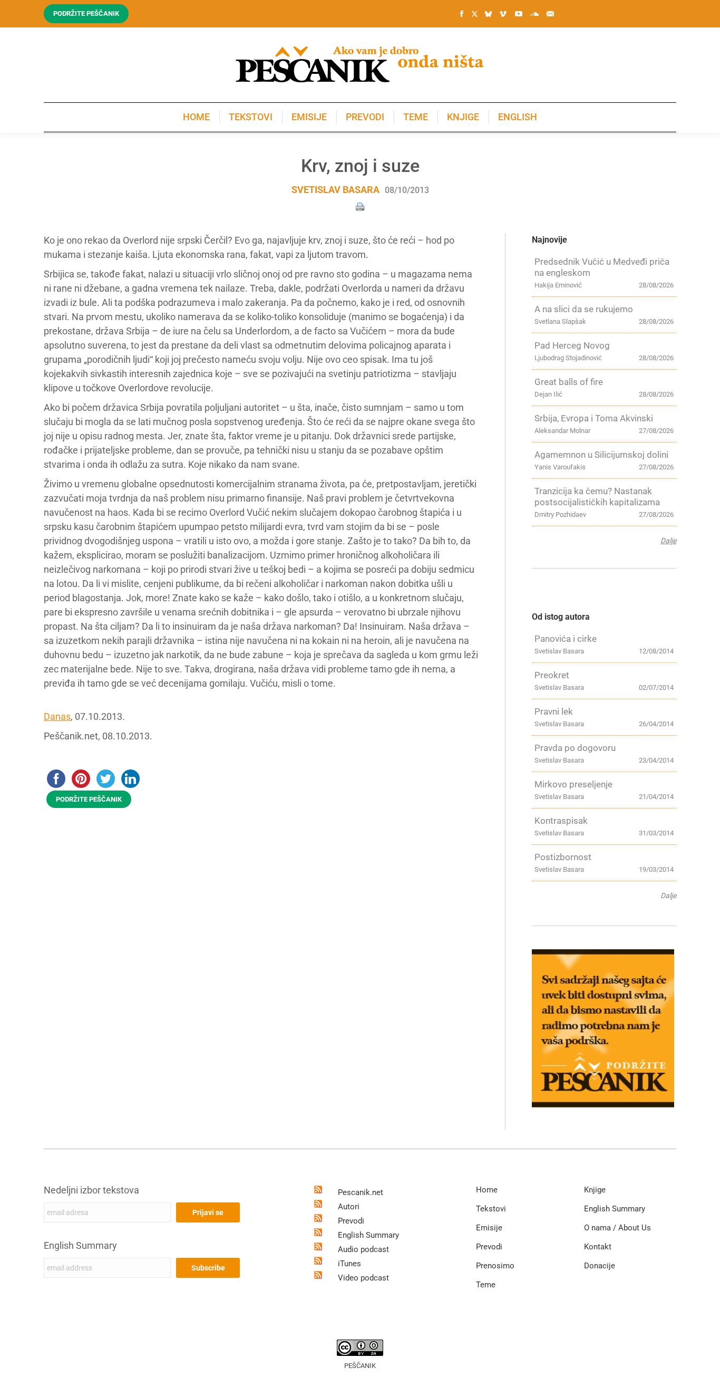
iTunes (349, 1263)
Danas (57, 716)
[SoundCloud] (534, 14)
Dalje (668, 540)
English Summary (80, 1245)
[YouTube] (519, 14)
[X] (474, 14)
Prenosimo (495, 1265)
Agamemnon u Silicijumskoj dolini (601, 454)
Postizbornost (562, 857)
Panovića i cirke (565, 638)
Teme (485, 1284)
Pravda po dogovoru (575, 748)
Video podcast (363, 1278)
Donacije (599, 1265)
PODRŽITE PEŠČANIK (89, 799)
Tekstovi (491, 1209)
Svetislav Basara (335, 189)
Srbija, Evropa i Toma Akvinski (593, 418)
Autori (348, 1206)
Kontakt (597, 1246)
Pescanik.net (360, 1192)
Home (487, 1190)
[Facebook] (462, 14)
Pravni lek (553, 711)
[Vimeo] (503, 14)
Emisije (489, 1227)
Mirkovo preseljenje (573, 784)
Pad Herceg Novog (572, 345)
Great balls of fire (568, 382)
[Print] (360, 206)
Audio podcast (363, 1249)
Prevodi (351, 1221)
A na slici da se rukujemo (583, 309)
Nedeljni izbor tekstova (91, 1190)
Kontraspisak (561, 820)
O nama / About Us (617, 1227)
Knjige (595, 1190)
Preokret (551, 675)
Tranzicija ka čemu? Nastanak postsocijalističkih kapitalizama (597, 496)
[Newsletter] (550, 14)
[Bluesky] (488, 14)
